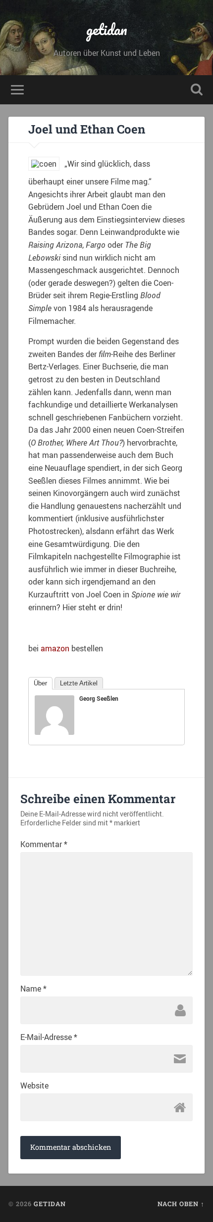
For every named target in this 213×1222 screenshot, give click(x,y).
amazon (55, 648)
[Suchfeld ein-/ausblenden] (197, 89)
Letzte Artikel (79, 683)
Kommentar (43, 844)
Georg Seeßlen (98, 698)
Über (40, 683)
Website (34, 1085)
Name (33, 989)
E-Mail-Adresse (48, 1037)
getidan (106, 29)
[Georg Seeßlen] (54, 731)
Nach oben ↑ (181, 1204)
